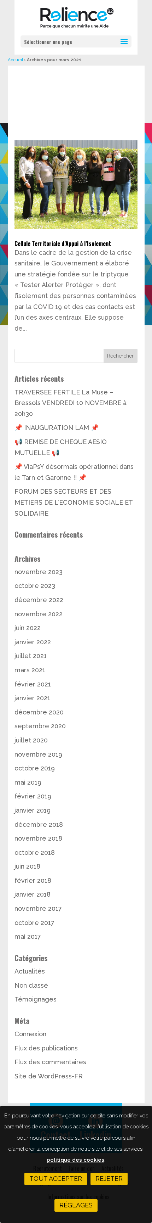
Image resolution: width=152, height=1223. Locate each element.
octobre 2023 (34, 585)
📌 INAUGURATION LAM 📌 (56, 427)
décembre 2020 (39, 712)
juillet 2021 (30, 656)
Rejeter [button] (109, 1178)
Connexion (30, 1034)
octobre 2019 (34, 768)
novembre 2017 (38, 908)
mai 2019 (27, 782)
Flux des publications (46, 1048)
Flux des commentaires (50, 1062)
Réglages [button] (76, 1205)
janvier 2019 (32, 810)
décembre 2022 (38, 600)
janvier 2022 (32, 642)
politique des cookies (75, 1160)
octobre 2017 (34, 922)
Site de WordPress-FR (48, 1076)
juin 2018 (27, 866)
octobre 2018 (34, 852)
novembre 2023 (38, 572)
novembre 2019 (38, 754)
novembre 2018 (38, 838)
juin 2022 (27, 628)
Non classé (31, 985)
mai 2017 (27, 936)
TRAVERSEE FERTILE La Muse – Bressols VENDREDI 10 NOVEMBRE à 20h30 (70, 402)
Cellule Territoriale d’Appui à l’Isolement (62, 243)
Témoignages (35, 999)
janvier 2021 (32, 698)
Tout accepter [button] (55, 1178)
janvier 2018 (32, 894)
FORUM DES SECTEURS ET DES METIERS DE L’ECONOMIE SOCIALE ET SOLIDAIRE (73, 502)
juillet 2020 (31, 740)
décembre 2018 (38, 824)
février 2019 (32, 796)
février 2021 (32, 684)
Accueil (15, 59)
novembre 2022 (38, 614)
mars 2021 (29, 670)
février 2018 (32, 880)
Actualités (29, 971)
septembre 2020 (40, 726)
